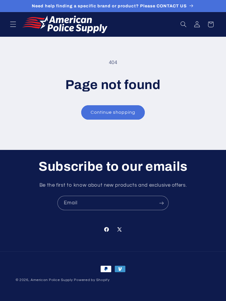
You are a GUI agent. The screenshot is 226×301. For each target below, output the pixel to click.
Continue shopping (113, 112)
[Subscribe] (161, 203)
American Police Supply (52, 280)
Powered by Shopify (91, 280)
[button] (13, 24)
